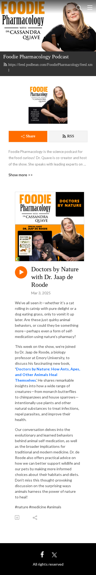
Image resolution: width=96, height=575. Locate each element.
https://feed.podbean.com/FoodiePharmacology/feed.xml (50, 67)
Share (30, 136)
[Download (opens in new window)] (17, 517)
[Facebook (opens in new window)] (42, 554)
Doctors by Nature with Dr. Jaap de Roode (55, 277)
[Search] (79, 7)
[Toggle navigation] (90, 7)
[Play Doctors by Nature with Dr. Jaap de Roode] (21, 272)
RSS (70, 136)
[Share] (35, 517)
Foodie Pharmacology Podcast (36, 56)
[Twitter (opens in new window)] (54, 554)
